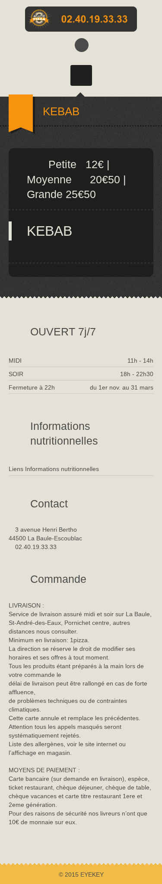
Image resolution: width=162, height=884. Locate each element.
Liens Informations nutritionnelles (54, 468)
